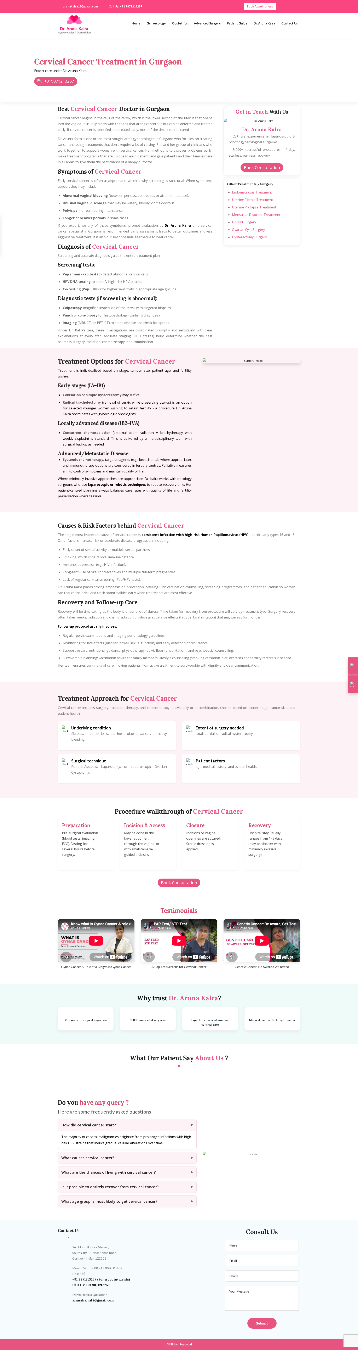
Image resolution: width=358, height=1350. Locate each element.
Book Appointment (260, 6)
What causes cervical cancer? (87, 1157)
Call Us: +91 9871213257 (125, 6)
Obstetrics (180, 23)
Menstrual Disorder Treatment (256, 214)
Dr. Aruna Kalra (264, 23)
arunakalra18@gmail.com (80, 6)
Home (136, 23)
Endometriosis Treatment (252, 192)
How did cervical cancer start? (88, 1124)
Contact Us (289, 23)
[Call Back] (353, 666)
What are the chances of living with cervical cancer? (108, 1172)
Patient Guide (237, 23)
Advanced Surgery (207, 23)
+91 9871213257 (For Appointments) (101, 1279)
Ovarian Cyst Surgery (248, 229)
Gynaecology (156, 23)
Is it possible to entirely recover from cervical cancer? (110, 1186)
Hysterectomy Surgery (249, 237)
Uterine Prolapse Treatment (254, 207)
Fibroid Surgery (244, 222)
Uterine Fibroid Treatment (252, 199)
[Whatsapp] (353, 684)
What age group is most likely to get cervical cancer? (109, 1201)
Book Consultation (262, 167)
